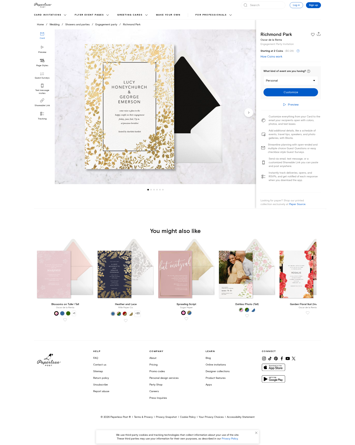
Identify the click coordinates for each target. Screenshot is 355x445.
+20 (137, 313)
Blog (208, 358)
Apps (209, 384)
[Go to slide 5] (157, 189)
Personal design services (164, 378)
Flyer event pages (89, 14)
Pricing (153, 364)
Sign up (313, 5)
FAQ (95, 358)
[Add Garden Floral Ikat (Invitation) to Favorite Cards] (307, 313)
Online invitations (216, 364)
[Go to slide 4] (154, 189)
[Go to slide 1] (148, 189)
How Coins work (271, 56)
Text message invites (42, 92)
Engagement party (106, 24)
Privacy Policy (230, 438)
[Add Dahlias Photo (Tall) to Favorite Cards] (247, 316)
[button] (308, 71)
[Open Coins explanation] (298, 51)
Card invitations (47, 14)
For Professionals (211, 14)
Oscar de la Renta (271, 39)
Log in (296, 5)
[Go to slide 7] (163, 189)
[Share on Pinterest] (276, 358)
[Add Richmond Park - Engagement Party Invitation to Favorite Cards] (313, 34)
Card (42, 38)
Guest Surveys (42, 78)
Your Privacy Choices (211, 417)
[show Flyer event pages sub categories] (107, 15)
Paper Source (297, 204)
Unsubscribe (100, 384)
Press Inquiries (158, 398)
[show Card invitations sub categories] (65, 15)
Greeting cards (130, 14)
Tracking (42, 118)
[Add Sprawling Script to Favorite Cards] (186, 319)
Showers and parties (77, 24)
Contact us (99, 364)
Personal (272, 80)
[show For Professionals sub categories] (230, 15)
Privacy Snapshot (166, 417)
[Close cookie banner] (256, 433)
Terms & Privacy (143, 417)
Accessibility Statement (241, 417)
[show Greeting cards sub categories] (146, 15)
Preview (42, 52)
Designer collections (218, 371)
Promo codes (157, 371)
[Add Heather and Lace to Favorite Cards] (126, 320)
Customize (291, 92)
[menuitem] (50, 15)
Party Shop (156, 384)
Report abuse (101, 391)
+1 (74, 313)
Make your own (168, 14)
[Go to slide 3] (151, 189)
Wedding (55, 24)
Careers (154, 391)
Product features (216, 378)
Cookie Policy (188, 417)
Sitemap (98, 371)
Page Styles (42, 65)
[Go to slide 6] (160, 189)
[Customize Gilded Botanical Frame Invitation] (155, 106)
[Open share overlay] (319, 34)
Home (40, 24)
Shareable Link (42, 105)
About (152, 358)
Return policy (101, 378)
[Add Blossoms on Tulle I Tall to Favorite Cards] (65, 320)
